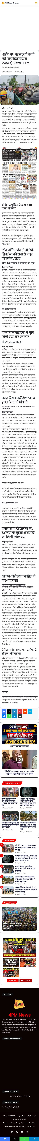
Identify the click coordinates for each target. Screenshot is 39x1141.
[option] (19, 919)
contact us (30, 1126)
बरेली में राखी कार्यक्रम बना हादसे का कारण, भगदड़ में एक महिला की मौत (9, 802)
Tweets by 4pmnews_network (19, 1096)
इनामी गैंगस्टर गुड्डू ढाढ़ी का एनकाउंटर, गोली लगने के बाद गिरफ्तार (10, 825)
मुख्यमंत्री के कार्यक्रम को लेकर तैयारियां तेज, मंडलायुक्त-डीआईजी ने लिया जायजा (26, 889)
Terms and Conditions (28, 1123)
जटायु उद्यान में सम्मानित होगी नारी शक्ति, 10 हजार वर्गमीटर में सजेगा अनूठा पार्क (28, 826)
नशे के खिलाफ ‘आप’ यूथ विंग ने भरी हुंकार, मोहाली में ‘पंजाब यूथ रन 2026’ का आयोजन (19, 926)
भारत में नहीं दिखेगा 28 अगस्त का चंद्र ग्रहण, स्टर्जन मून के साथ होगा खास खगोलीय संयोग (28, 802)
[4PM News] (10, 3)
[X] (9, 711)
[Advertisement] (19, 28)
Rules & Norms (10, 1126)
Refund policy (20, 1126)
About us (6, 1123)
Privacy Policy (15, 1123)
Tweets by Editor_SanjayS (10, 1107)
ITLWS (24, 1119)
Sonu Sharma (8, 72)
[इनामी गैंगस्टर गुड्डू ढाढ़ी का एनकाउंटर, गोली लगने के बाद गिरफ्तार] (10, 816)
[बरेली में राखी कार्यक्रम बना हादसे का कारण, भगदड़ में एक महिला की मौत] (10, 792)
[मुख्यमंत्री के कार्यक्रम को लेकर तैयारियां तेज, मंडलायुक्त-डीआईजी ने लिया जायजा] (8, 890)
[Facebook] (4, 711)
